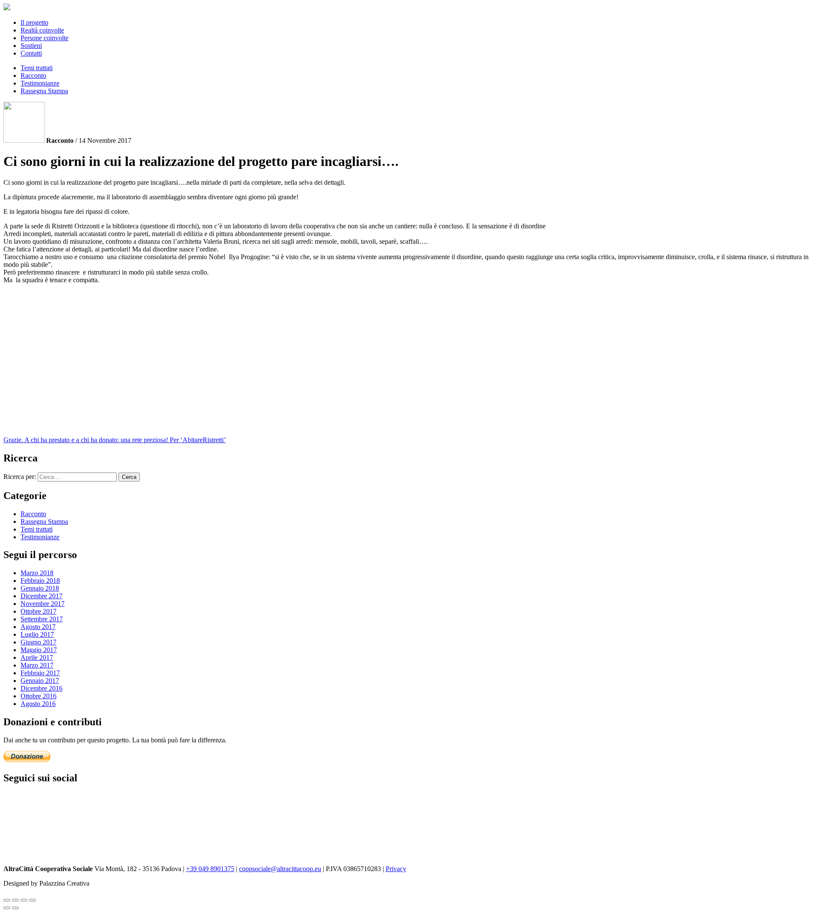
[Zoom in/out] (32, 900)
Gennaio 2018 (40, 588)
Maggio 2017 (39, 649)
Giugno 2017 (38, 642)
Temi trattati (37, 67)
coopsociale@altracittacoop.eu (280, 868)
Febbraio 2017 (40, 673)
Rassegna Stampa (44, 91)
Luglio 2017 (37, 634)
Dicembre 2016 (41, 688)
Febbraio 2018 (40, 580)
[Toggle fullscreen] (24, 900)
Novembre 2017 (43, 603)
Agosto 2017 (38, 626)
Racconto (33, 75)
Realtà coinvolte (42, 30)
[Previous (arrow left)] (6, 908)
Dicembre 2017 (41, 596)
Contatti (31, 53)
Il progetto (34, 22)
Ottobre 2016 (38, 696)
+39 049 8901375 (210, 868)
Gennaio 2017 (40, 680)
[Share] (15, 900)
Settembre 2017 (42, 619)
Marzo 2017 (37, 665)
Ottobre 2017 (38, 611)
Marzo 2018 (37, 572)
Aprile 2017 (37, 657)
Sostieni (31, 45)
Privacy (396, 868)
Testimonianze (40, 83)
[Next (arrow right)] (15, 908)
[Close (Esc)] (6, 900)
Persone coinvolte (44, 37)
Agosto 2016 (38, 703)
